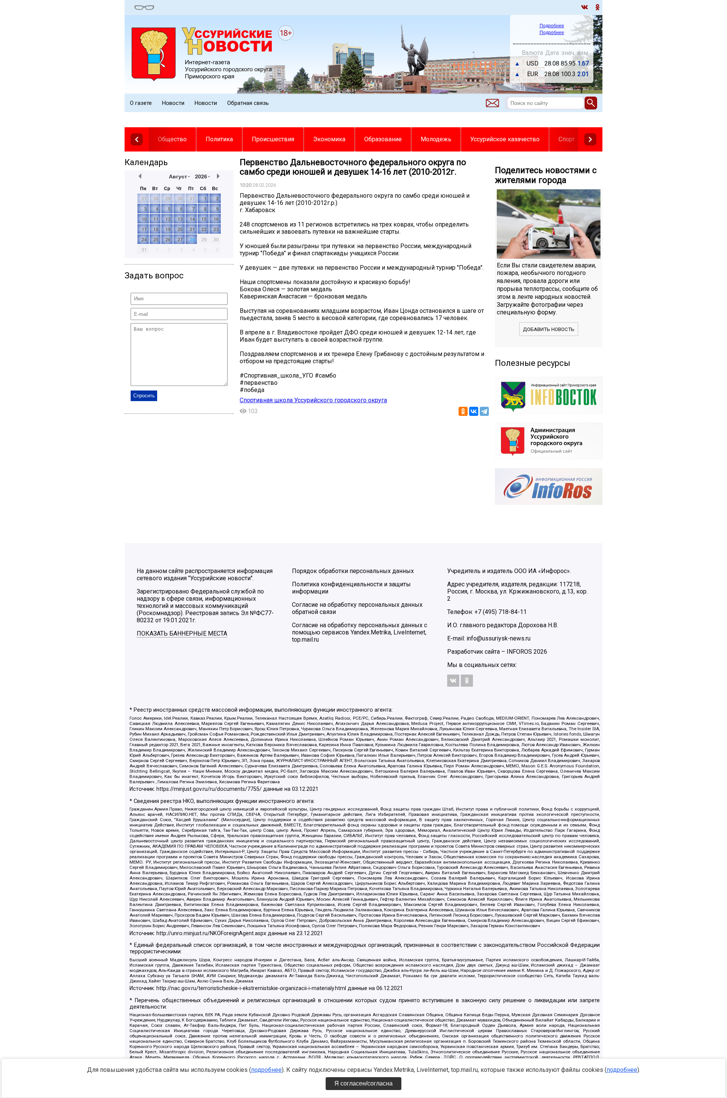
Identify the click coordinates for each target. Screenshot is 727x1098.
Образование (383, 139)
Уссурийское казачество (505, 139)
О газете (141, 103)
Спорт (567, 139)
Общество (172, 139)
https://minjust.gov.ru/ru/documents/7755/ (209, 789)
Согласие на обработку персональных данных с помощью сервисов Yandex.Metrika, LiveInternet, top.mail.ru (359, 632)
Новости (173, 103)
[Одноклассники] (463, 411)
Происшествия (273, 139)
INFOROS (519, 651)
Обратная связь (248, 103)
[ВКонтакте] (473, 411)
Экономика (329, 139)
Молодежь (436, 139)
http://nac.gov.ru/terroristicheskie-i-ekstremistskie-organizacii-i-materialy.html (251, 988)
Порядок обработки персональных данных (353, 571)
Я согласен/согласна (363, 1083)
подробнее (266, 1069)
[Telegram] (484, 411)
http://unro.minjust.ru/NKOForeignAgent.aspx (211, 933)
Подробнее (552, 25)
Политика (219, 139)
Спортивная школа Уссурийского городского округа (313, 400)
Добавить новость (548, 329)
